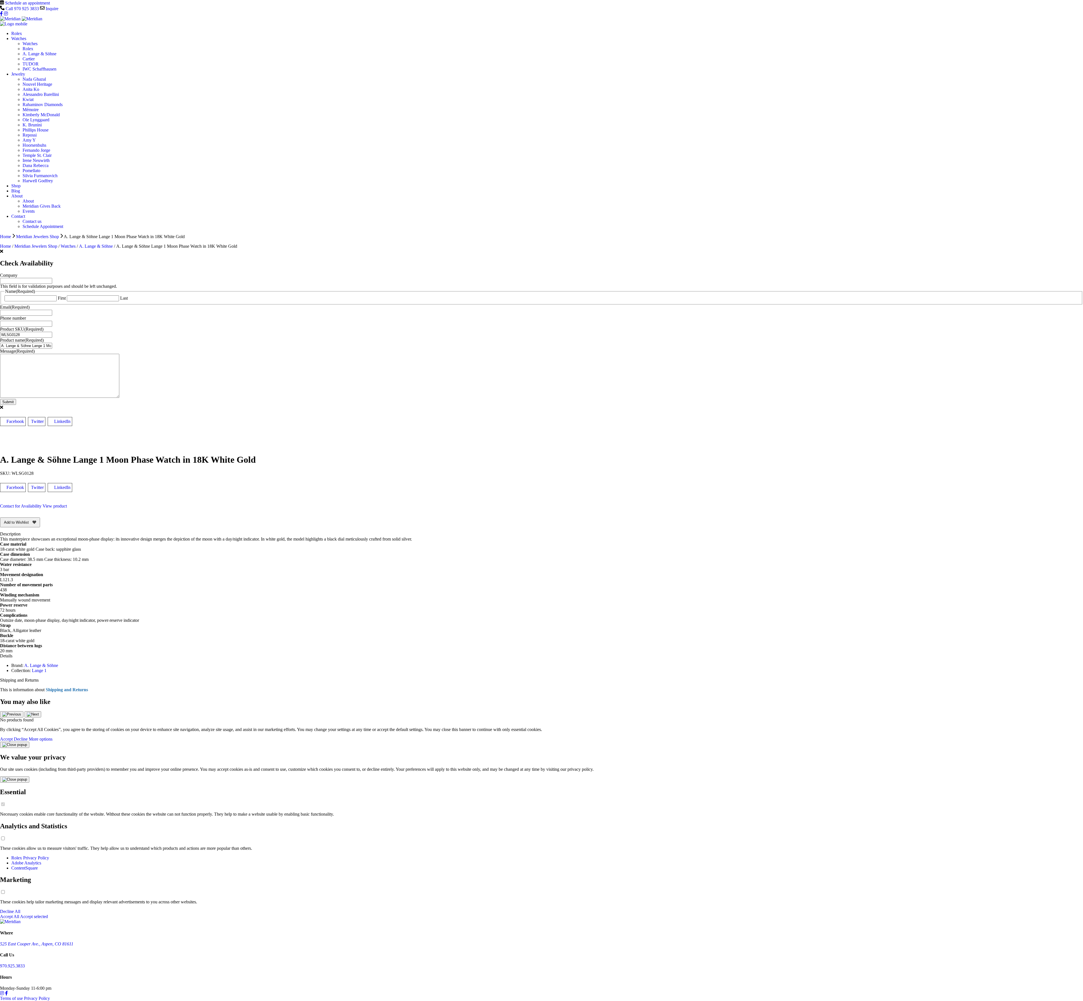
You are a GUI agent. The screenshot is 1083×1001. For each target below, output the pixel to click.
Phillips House (36, 130)
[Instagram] (6, 13)
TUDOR (31, 64)
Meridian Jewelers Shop (37, 236)
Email (15, 307)
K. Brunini (32, 124)
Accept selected (34, 916)
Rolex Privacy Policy (30, 857)
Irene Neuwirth (36, 160)
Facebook (15, 421)
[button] (11, 714)
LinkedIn (62, 421)
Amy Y (29, 140)
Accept (6, 739)
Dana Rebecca (36, 165)
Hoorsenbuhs (34, 145)
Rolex (16, 33)
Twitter (37, 421)
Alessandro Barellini (41, 94)
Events (29, 211)
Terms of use (11, 998)
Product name (22, 340)
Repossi (30, 135)
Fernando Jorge (36, 150)
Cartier (29, 58)
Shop (16, 185)
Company (8, 275)
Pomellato (31, 170)
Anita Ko (31, 89)
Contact (18, 216)
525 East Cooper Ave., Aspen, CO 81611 (36, 943)
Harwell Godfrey (38, 180)
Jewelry (18, 74)
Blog (15, 190)
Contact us (32, 221)
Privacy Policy (37, 998)
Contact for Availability (20, 506)
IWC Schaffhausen (39, 69)
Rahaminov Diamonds (43, 104)
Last (124, 298)
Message (17, 351)
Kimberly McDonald (41, 114)
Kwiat (28, 99)
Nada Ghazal (34, 79)
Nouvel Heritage (37, 84)
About (17, 196)
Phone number (13, 318)
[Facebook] (2, 13)
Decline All (10, 911)
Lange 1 (39, 670)
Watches (18, 38)
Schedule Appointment (43, 226)
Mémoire (31, 109)
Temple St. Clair (37, 155)
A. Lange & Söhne (39, 53)
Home (5, 236)
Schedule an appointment (27, 3)
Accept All (9, 916)
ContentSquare (24, 868)
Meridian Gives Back (42, 206)
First (62, 298)
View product (55, 506)
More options (40, 739)
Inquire (51, 8)
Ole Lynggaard (36, 119)
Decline (21, 739)
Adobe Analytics (26, 862)
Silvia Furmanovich (40, 175)
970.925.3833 (12, 965)
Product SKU (21, 329)
